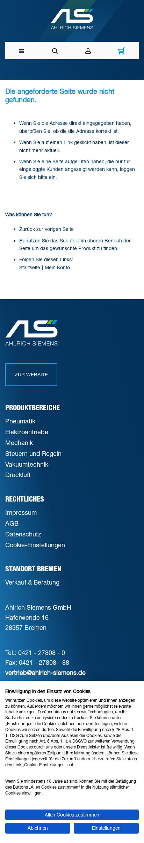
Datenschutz (23, 534)
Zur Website (31, 374)
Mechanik (19, 442)
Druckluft (18, 475)
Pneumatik (20, 421)
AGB (12, 523)
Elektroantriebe (26, 432)
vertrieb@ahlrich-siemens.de (45, 672)
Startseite (29, 267)
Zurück (27, 229)
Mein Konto (57, 267)
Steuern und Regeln (33, 453)
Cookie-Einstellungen (35, 545)
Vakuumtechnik (26, 464)
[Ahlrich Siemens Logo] (72, 19)
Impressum (21, 512)
